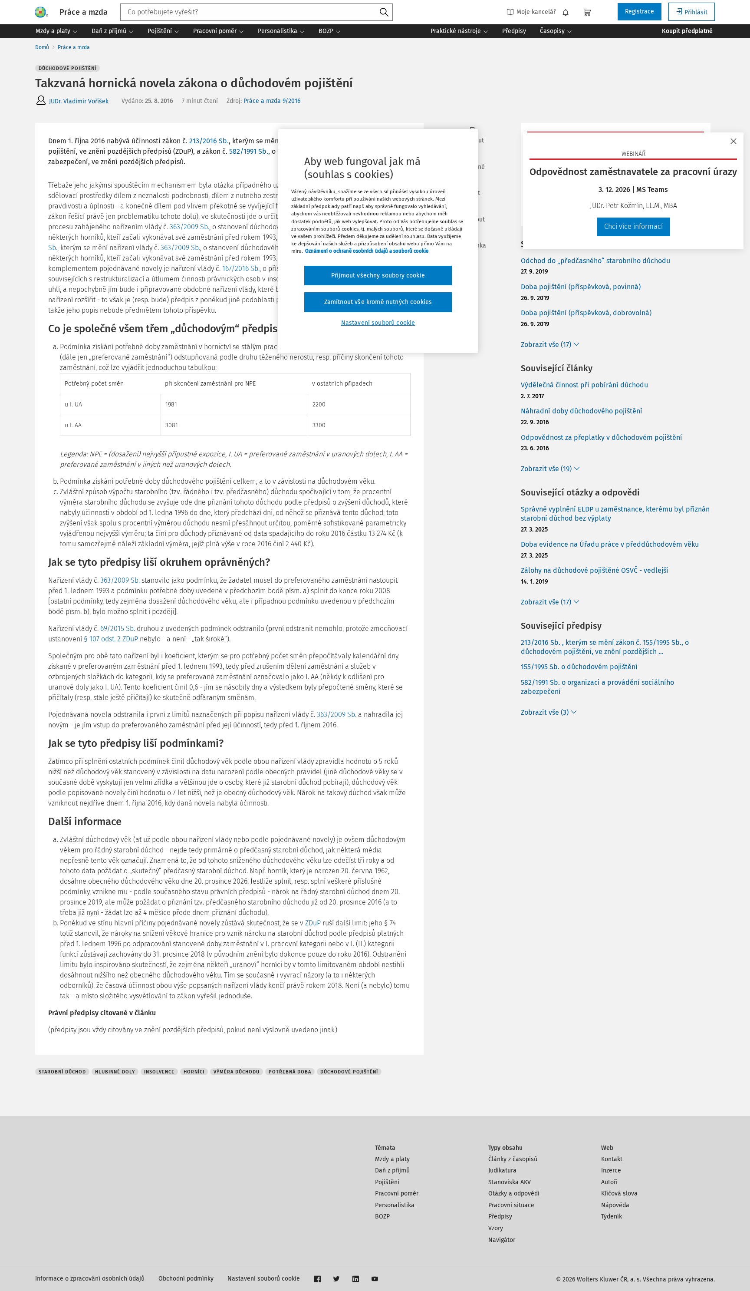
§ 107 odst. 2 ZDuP (111, 639)
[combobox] (256, 12)
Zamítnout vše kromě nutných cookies (378, 302)
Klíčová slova (619, 1193)
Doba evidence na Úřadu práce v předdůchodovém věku (610, 544)
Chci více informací (633, 226)
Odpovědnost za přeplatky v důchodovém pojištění (601, 437)
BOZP (382, 1216)
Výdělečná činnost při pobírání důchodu (584, 385)
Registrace (639, 11)
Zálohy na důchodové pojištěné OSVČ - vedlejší (594, 570)
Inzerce (611, 1170)
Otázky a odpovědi (513, 1193)
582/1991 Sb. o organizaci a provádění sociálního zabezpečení (597, 687)
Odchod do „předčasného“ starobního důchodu (595, 261)
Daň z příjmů (392, 1170)
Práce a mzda (74, 47)
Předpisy (500, 1216)
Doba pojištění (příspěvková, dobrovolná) (586, 313)
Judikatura (502, 1170)
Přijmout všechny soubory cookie (378, 275)
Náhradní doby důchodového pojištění (581, 411)
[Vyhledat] (384, 12)
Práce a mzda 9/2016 (271, 101)
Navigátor (501, 1240)
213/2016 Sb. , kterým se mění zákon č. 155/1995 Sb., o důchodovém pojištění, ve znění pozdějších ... (605, 647)
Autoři (609, 1182)
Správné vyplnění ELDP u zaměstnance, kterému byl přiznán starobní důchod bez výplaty (615, 513)
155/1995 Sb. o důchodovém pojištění (579, 667)
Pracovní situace (511, 1205)
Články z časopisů (512, 1159)
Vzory (495, 1228)
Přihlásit (695, 12)
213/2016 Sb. (209, 141)
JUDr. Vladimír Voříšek (79, 101)
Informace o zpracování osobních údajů (90, 1278)
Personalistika (394, 1205)
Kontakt (611, 1159)
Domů (42, 47)
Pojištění (387, 1182)
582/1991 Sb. (248, 151)
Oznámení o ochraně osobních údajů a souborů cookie (366, 251)
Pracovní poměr (396, 1193)
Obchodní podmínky (186, 1278)
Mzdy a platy (392, 1159)
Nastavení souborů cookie (263, 1278)
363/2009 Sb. (189, 227)
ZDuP (313, 923)
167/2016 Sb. (241, 268)
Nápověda (615, 1205)
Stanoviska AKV (509, 1182)
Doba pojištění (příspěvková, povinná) (581, 287)
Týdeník (611, 1216)
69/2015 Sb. (117, 628)
